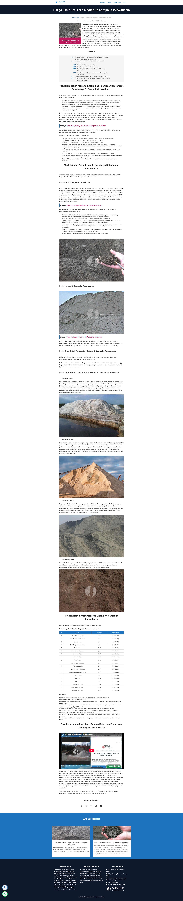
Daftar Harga (117, 2)
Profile (109, 2)
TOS (124, 2)
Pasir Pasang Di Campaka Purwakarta (88, 67)
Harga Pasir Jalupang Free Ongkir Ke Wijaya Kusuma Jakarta (86, 126)
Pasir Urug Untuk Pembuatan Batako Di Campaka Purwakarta (91, 70)
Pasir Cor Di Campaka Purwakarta (86, 65)
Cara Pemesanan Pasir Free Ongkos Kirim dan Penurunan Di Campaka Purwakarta (92, 79)
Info (78, 18)
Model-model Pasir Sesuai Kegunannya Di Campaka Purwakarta (89, 62)
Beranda (102, 2)
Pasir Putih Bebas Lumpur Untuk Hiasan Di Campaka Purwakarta (92, 73)
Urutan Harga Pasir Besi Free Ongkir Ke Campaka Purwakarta (92, 76)
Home (74, 18)
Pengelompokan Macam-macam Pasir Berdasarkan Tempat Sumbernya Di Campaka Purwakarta (92, 58)
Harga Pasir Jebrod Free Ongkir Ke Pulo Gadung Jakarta (84, 205)
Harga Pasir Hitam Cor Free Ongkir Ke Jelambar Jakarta (84, 337)
